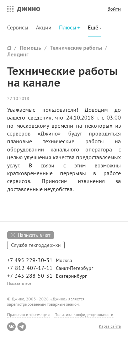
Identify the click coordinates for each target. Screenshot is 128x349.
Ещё (94, 27)
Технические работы (76, 47)
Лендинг (17, 54)
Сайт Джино (9, 47)
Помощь (30, 47)
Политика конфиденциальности (83, 314)
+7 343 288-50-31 (30, 275)
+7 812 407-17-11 (30, 267)
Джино (28, 9)
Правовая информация (28, 314)
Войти (114, 9)
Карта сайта (110, 326)
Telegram (21, 326)
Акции (44, 27)
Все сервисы (8, 9)
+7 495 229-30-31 (30, 260)
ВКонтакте (11, 326)
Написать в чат (34, 235)
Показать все (19, 283)
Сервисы (17, 27)
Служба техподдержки (36, 245)
